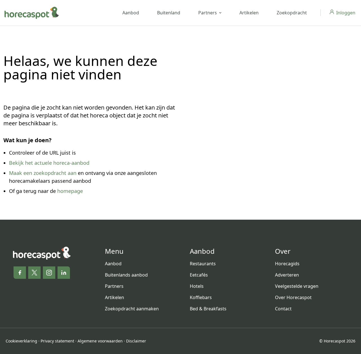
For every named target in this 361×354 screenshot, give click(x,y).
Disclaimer (136, 341)
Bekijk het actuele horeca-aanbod (49, 162)
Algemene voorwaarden (100, 341)
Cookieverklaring (21, 341)
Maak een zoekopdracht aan (42, 173)
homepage (70, 191)
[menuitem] (143, 263)
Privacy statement (57, 341)
